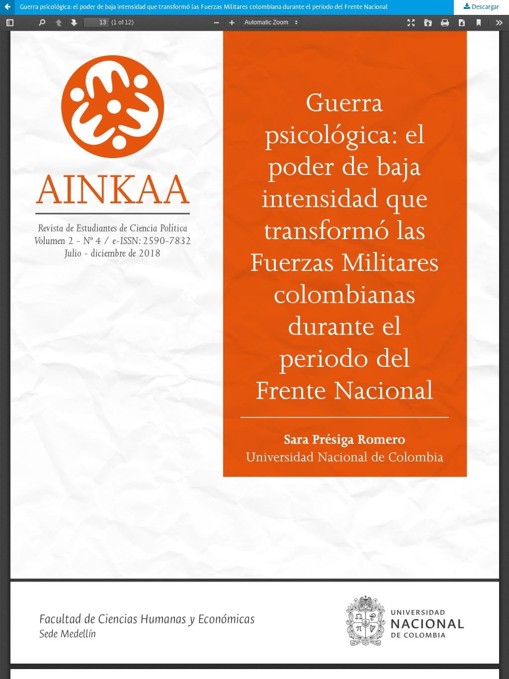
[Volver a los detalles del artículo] (7, 7)
